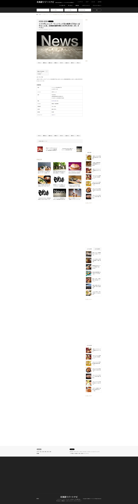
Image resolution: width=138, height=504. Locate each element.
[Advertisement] (60, 125)
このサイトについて (86, 5)
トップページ (80, 1)
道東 (50, 451)
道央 (45, 21)
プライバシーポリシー (97, 5)
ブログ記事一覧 (62, 5)
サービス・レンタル (86, 451)
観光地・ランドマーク (85, 453)
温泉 (79, 453)
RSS (38, 498)
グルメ (81, 451)
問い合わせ (70, 5)
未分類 (38, 453)
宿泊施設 (76, 453)
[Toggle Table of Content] (46, 71)
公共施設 (72, 453)
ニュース (97, 451)
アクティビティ (76, 451)
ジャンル (93, 1)
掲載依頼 (77, 5)
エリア (87, 1)
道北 (40, 451)
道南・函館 (44, 451)
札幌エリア (41, 21)
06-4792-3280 (54, 100)
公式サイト (53, 114)
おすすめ (99, 1)
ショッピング (51, 21)
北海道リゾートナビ (44, 141)
